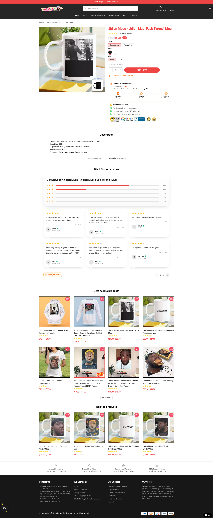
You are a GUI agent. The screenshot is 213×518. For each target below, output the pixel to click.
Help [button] (209, 515)
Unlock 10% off (4, 508)
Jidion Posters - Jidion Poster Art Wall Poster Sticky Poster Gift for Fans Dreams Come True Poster (123, 383)
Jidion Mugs (68, 23)
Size (109, 56)
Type (110, 41)
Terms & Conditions (80, 489)
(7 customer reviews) (125, 33)
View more (106, 398)
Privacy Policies (79, 493)
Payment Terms (113, 489)
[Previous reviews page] (157, 275)
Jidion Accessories (53, 23)
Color (110, 48)
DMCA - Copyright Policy (82, 496)
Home (41, 23)
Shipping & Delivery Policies (117, 486)
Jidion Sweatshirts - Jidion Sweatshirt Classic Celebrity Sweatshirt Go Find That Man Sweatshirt (88, 333)
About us (77, 486)
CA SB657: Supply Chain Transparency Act (88, 499)
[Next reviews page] (168, 275)
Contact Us (112, 496)
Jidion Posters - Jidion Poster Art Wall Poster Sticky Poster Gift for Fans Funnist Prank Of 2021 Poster (88, 383)
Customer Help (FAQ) (115, 499)
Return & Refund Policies (116, 493)
